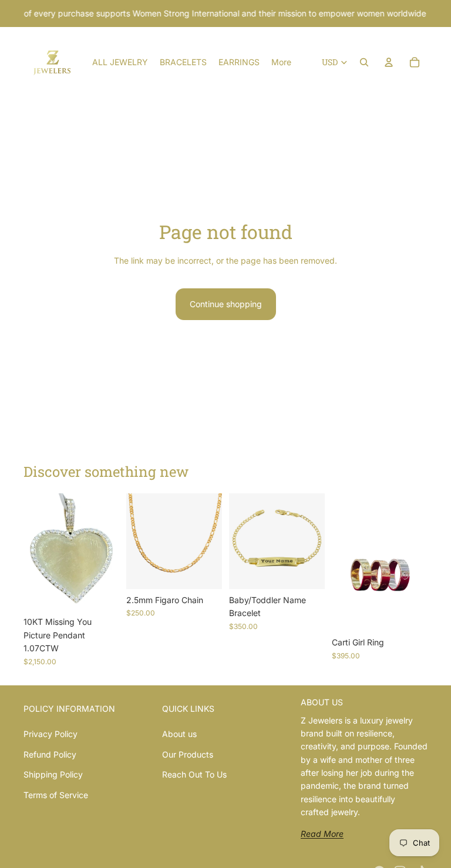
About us (179, 734)
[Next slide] (209, 541)
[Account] (389, 62)
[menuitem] (281, 62)
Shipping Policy (53, 774)
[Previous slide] (139, 541)
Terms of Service (55, 795)
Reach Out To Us (194, 774)
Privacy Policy (50, 734)
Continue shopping (226, 304)
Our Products (187, 754)
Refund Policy (49, 754)
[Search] (364, 62)
